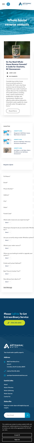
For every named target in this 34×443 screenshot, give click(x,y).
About (6, 384)
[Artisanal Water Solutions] (25, 4)
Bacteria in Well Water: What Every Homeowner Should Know (22, 142)
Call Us (15, 313)
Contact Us (7, 396)
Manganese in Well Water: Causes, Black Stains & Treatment (22, 133)
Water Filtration (8, 387)
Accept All (17, 435)
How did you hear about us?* (12, 281)
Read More (13, 111)
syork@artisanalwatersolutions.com (17, 375)
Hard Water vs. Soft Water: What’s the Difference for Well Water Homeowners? (22, 152)
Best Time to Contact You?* (12, 273)
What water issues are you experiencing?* (16, 221)
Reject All (17, 439)
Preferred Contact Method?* (12, 265)
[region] (17, 432)
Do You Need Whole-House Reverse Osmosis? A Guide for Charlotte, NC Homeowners (16, 65)
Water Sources (8, 393)
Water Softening (9, 390)
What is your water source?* (12, 247)
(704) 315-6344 (16, 323)
